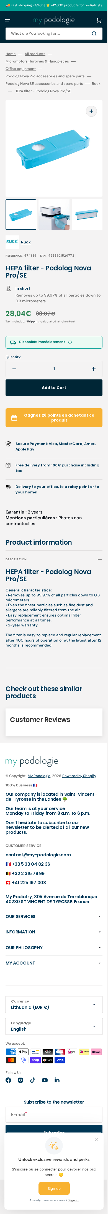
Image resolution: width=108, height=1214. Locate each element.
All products (35, 54)
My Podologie (39, 765)
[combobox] (50, 34)
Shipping (33, 310)
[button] (8, 20)
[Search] (87, 34)
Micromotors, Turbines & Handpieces (37, 61)
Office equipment (21, 69)
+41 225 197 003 (29, 877)
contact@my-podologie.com (38, 850)
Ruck (10, 91)
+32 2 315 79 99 (28, 868)
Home (11, 54)
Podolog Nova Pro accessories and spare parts (45, 76)
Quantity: (13, 346)
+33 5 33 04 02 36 (31, 859)
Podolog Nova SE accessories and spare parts (44, 84)
